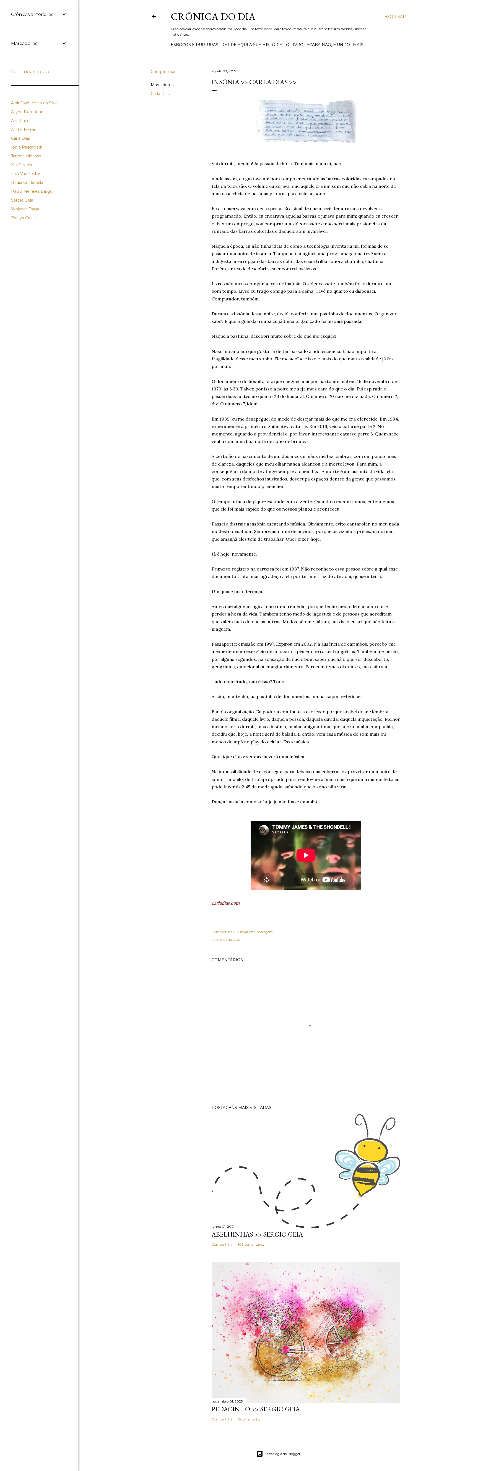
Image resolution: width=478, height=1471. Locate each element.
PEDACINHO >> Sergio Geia (256, 1409)
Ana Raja (19, 120)
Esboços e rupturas (194, 44)
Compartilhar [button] (163, 71)
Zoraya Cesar (23, 217)
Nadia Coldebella (27, 182)
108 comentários (251, 1244)
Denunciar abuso (30, 71)
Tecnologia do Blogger (282, 1454)
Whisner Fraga (25, 209)
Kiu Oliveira (21, 164)
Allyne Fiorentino (27, 111)
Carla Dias (160, 93)
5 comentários (249, 1419)
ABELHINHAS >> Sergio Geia (257, 1234)
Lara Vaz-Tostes (26, 173)
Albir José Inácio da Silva (34, 103)
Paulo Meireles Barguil (32, 191)
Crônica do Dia (213, 16)
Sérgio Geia (22, 200)
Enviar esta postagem (255, 932)
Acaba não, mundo (328, 44)
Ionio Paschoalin (27, 147)
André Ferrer (23, 129)
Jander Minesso (26, 156)
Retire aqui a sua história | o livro (262, 44)
